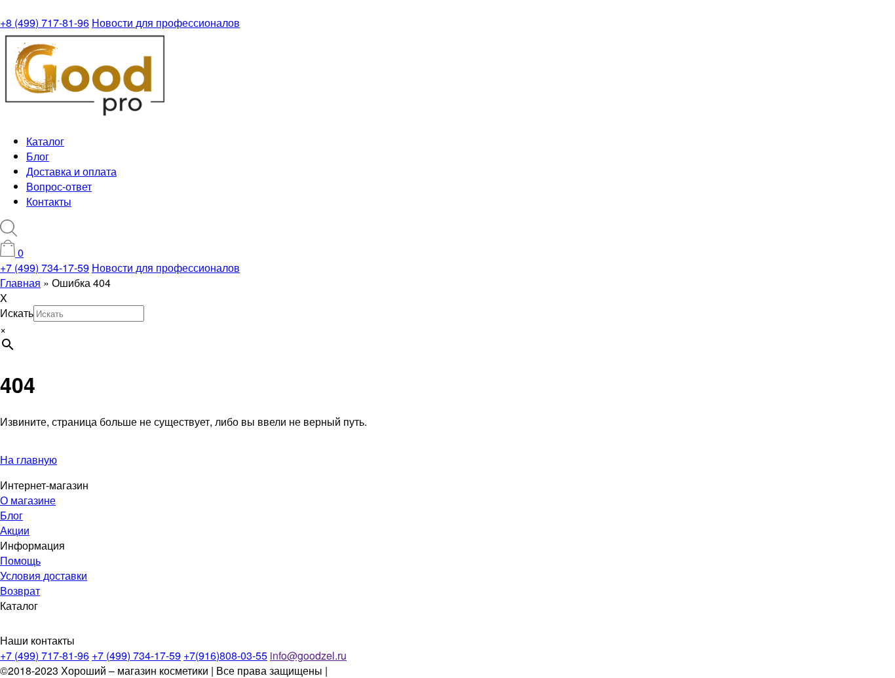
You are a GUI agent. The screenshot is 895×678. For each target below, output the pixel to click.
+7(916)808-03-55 (225, 655)
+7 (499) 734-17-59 (44, 267)
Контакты (48, 201)
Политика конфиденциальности (407, 670)
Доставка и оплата (71, 171)
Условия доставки (43, 575)
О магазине (28, 500)
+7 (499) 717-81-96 (44, 655)
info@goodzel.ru (308, 655)
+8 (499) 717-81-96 (44, 22)
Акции (14, 530)
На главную (28, 459)
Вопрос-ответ (59, 186)
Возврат (20, 590)
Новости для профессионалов (166, 22)
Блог (37, 156)
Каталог (45, 141)
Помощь (20, 560)
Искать (16, 312)
